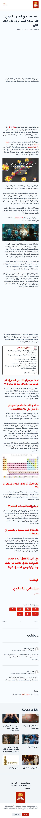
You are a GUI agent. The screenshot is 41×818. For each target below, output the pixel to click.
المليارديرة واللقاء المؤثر (31, 768)
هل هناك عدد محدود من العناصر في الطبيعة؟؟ (24, 364)
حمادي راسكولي (29, 648)
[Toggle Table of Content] (34, 348)
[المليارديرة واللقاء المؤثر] (30, 760)
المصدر (36, 593)
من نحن (27, 788)
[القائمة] (5, 4)
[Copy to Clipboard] (20, 614)
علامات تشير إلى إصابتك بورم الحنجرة (31, 727)
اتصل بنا (14, 785)
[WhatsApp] (28, 614)
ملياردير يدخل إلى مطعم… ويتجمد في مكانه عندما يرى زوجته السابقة (11, 749)
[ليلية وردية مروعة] (30, 739)
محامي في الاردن (14, 768)
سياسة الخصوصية (24, 785)
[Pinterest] (20, 609)
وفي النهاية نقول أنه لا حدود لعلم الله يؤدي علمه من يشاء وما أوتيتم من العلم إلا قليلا (20, 367)
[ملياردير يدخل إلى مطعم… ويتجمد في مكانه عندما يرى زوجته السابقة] (10, 739)
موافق (25, 814)
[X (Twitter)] (28, 609)
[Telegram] (35, 614)
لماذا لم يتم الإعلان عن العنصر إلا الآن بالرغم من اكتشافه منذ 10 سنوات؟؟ (21, 352)
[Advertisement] (20, 54)
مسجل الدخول (25, 694)
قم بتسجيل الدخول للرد (16, 650)
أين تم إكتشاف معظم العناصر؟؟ (27, 361)
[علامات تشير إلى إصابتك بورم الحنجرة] (30, 718)
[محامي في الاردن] (10, 760)
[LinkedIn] (12, 609)
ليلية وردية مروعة (33, 747)
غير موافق (16, 814)
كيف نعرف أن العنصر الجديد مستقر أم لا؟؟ (25, 359)
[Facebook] (35, 609)
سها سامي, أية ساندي (30, 373)
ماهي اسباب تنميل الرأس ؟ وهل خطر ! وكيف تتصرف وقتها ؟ (11, 728)
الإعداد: (33, 370)
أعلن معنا (14, 783)
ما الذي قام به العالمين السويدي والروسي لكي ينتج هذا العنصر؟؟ (22, 356)
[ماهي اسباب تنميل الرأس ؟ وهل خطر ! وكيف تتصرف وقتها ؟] (10, 718)
